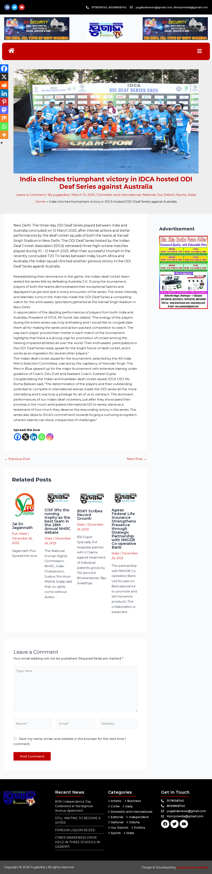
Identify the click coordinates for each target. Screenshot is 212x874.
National (148, 195)
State (192, 195)
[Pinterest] (4, 102)
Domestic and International (119, 195)
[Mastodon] (4, 110)
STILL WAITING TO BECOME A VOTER (77, 820)
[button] (199, 51)
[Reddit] (4, 85)
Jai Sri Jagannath (22, 526)
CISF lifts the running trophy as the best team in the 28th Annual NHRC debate (58, 521)
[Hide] (1, 142)
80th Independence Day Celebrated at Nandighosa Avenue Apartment (74, 806)
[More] (4, 135)
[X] (25, 437)
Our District (166, 195)
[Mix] (4, 118)
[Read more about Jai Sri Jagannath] (25, 504)
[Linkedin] (33, 437)
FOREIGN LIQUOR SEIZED (75, 830)
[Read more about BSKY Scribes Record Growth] (91, 498)
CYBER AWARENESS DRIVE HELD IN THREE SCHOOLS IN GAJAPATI (77, 842)
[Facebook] (17, 437)
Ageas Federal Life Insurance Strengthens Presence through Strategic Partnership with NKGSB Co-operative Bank (124, 529)
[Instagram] (49, 437)
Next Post (136, 458)
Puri (15, 534)
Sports (181, 195)
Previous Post (17, 458)
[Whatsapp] (41, 437)
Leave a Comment (30, 195)
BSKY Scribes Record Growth (89, 515)
